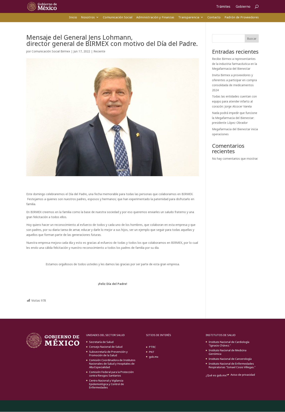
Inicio (73, 17)
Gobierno (243, 7)
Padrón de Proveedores (241, 17)
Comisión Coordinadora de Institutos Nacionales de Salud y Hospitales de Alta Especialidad (112, 363)
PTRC (152, 347)
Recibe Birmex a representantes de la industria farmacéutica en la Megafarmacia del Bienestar (234, 64)
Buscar (251, 38)
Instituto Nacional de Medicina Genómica (227, 352)
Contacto (214, 17)
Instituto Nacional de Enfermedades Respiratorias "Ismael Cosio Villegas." (232, 365)
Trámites (223, 7)
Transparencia (188, 17)
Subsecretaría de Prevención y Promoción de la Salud (108, 353)
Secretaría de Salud (101, 342)
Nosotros (88, 17)
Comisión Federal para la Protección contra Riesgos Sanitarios (111, 373)
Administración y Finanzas (155, 17)
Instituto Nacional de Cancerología (230, 359)
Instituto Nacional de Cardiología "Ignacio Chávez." (229, 343)
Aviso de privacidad (243, 375)
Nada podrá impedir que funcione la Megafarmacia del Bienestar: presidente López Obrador (234, 118)
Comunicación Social (117, 17)
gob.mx (153, 357)
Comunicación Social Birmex (51, 51)
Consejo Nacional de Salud (105, 347)
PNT (151, 352)
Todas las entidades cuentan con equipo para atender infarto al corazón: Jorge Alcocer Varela (234, 101)
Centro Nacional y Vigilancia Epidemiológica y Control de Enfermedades (106, 384)
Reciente (99, 51)
